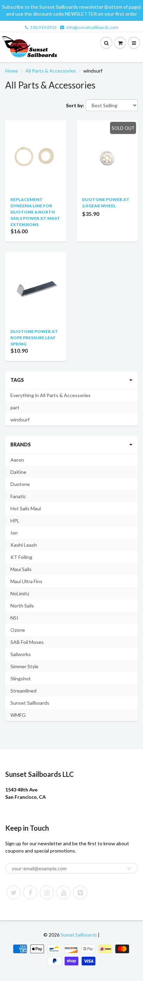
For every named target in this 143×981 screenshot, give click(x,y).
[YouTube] (63, 892)
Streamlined (23, 691)
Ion (14, 533)
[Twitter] (13, 892)
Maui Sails (21, 569)
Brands (20, 444)
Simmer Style (24, 666)
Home (11, 71)
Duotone (20, 484)
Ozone (17, 630)
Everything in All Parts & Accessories (50, 395)
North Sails (22, 606)
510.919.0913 (43, 27)
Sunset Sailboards (29, 703)
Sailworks (20, 654)
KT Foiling (21, 557)
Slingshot (20, 678)
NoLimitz (19, 593)
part (14, 407)
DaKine (18, 472)
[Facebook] (30, 892)
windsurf (20, 419)
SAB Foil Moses (27, 642)
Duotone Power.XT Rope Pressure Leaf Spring (34, 337)
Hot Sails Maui (25, 508)
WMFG (18, 715)
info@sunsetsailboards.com (92, 27)
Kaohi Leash (23, 545)
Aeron (17, 460)
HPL (14, 520)
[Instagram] (47, 892)
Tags (17, 380)
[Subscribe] (129, 868)
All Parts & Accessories (50, 71)
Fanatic (18, 496)
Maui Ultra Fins (26, 581)
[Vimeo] (80, 892)
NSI (14, 618)
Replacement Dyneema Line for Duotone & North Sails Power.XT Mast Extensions (35, 212)
